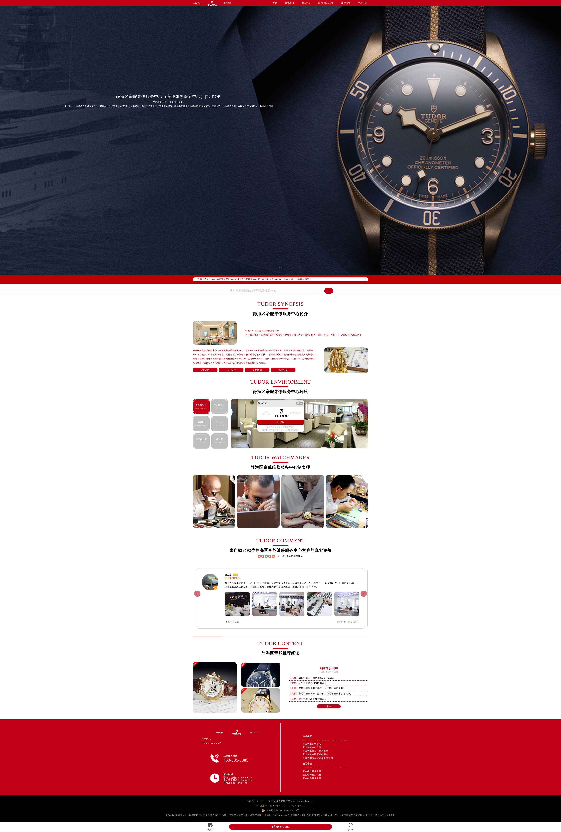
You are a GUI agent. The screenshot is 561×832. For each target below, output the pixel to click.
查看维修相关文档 (312, 771)
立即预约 (280, 422)
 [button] (197, 593)
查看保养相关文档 (312, 775)
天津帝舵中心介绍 (312, 747)
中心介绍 (362, 3)
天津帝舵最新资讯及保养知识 (318, 758)
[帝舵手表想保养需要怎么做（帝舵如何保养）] (260, 711)
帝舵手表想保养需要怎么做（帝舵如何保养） (322, 688)
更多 (328, 706)
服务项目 (289, 3)
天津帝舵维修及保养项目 (315, 751)
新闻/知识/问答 (326, 3)
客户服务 (345, 3)
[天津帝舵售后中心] (196, 3)
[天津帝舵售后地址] (212, 3)
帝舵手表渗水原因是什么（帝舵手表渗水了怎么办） (325, 693)
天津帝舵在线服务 (312, 744)
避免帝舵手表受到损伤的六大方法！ (317, 678)
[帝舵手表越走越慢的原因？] (260, 686)
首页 (275, 3)
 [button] (363, 593)
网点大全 (306, 3)
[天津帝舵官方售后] (227, 3)
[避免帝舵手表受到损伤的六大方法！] (215, 712)
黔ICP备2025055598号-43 (284, 806)
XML (302, 806)
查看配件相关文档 (312, 778)
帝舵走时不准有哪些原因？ (313, 699)
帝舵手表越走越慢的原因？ (313, 683)
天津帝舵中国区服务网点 (315, 754)
